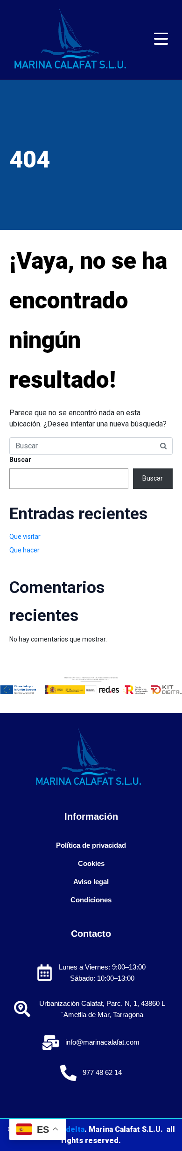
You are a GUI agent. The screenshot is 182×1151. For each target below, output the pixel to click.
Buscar (20, 459)
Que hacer (24, 550)
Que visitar (25, 536)
